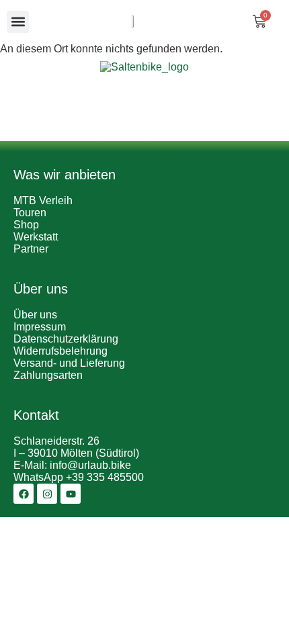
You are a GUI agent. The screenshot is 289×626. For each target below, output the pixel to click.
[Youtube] (70, 494)
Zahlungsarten (48, 375)
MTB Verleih (43, 200)
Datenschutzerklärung (65, 339)
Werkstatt (35, 236)
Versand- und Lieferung (69, 363)
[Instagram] (47, 494)
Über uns (35, 314)
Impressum (39, 326)
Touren (29, 212)
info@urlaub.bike (90, 465)
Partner (30, 249)
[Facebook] (23, 494)
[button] (18, 22)
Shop (26, 224)
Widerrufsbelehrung (60, 351)
